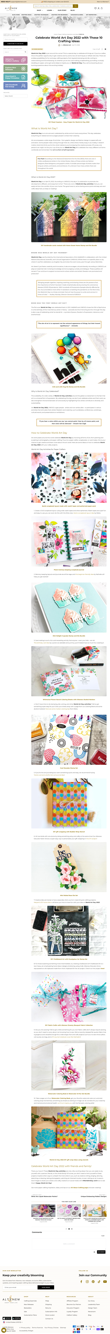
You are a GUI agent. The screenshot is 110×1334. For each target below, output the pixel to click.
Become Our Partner (74, 1304)
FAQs (47, 1301)
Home (55, 34)
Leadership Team (94, 1304)
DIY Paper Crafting (37, 49)
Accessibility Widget (26, 1331)
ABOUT (91, 1296)
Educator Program (73, 1308)
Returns (48, 1308)
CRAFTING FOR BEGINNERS (59, 14)
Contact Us (49, 1319)
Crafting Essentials (30, 1301)
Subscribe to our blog (15, 43)
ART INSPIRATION (91, 14)
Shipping (48, 1304)
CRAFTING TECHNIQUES (41, 14)
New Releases (29, 1304)
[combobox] (53, 6)
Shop (26, 1296)
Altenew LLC (67, 45)
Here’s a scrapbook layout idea (83, 513)
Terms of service (37, 1327)
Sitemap (63, 1327)
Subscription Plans (30, 1315)
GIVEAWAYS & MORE (77, 14)
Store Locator (50, 1315)
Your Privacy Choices (51, 1327)
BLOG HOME (16, 14)
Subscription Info (51, 1311)
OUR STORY (62, 10)
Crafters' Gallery (72, 1315)
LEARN (49, 10)
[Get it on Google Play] (16, 1318)
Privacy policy (25, 1327)
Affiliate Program (72, 1301)
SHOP (39, 10)
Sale (25, 1311)
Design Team (92, 1308)
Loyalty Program (72, 1311)
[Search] (25, 52)
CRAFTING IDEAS (26, 14)
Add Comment (101, 1252)
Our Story (91, 1301)
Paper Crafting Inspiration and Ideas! (68, 34)
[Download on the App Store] (7, 1318)
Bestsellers (27, 1308)
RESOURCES (71, 1296)
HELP (47, 1296)
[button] (3, 1330)
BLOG (73, 10)
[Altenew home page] (11, 8)
